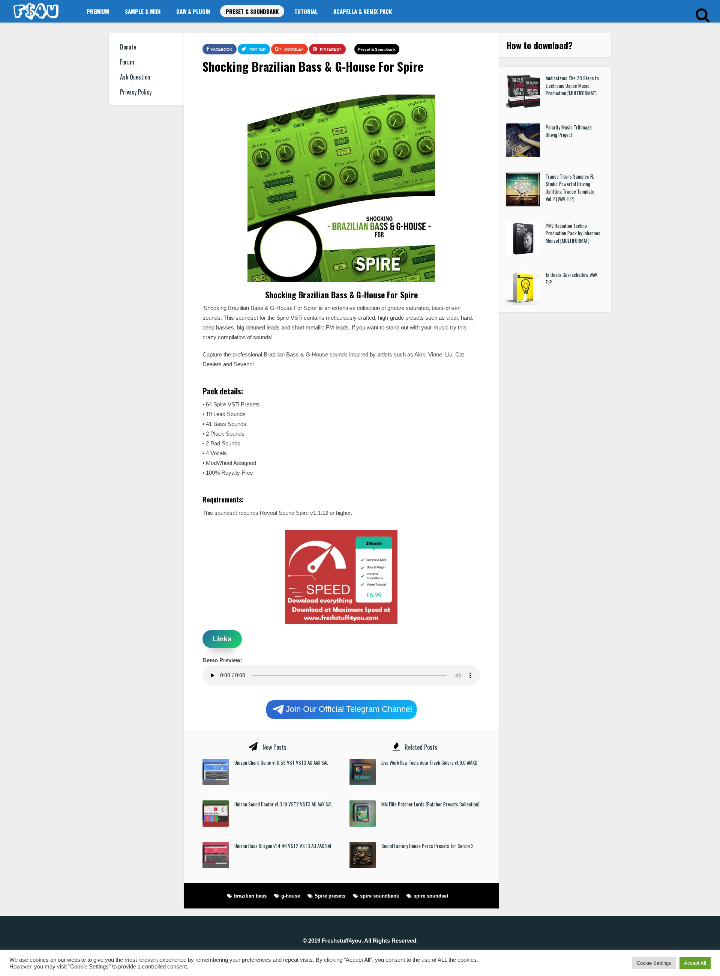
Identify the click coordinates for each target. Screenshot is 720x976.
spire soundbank (379, 896)
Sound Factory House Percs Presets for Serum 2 (427, 846)
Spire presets (330, 896)
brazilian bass (250, 896)
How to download (537, 45)
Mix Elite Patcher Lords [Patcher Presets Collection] (430, 804)
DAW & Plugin (193, 11)
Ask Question (135, 76)
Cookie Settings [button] (654, 963)
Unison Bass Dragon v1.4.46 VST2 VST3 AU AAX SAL (283, 846)
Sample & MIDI (142, 11)
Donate (128, 46)
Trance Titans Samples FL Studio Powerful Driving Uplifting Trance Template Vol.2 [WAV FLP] (570, 188)
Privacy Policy (136, 91)
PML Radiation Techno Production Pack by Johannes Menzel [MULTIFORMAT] (573, 233)
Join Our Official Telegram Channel (349, 708)
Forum (127, 61)
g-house (290, 896)
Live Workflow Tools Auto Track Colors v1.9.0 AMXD (429, 762)
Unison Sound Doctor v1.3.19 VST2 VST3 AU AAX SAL (283, 804)
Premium (98, 11)
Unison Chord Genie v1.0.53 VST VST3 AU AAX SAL (281, 762)
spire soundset (431, 896)
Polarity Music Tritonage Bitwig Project (569, 130)
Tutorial (306, 11)
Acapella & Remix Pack (362, 11)
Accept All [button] (695, 963)
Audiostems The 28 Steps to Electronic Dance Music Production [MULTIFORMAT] (572, 85)
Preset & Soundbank (252, 11)
